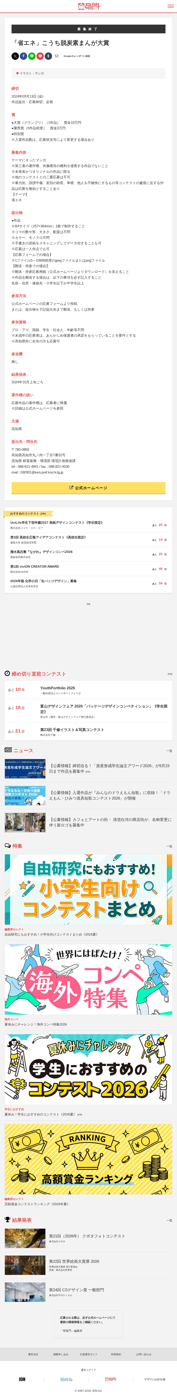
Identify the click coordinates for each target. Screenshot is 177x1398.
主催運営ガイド (88, 1354)
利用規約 (116, 1354)
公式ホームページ (90, 488)
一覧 (169, 751)
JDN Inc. (97, 1390)
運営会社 (33, 1354)
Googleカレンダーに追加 (77, 56)
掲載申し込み (60, 1354)
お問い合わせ (143, 1354)
